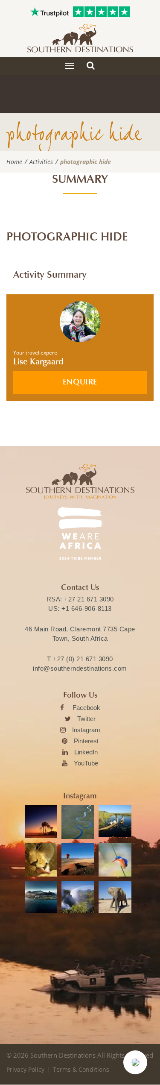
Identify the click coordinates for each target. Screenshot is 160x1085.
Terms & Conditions (81, 1069)
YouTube (86, 763)
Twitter (86, 718)
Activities (41, 162)
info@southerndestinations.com (80, 668)
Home (14, 162)
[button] (135, 1062)
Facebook (86, 707)
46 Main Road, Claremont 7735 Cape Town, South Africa (80, 633)
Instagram (86, 729)
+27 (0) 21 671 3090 (83, 659)
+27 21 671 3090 (89, 599)
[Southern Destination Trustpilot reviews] (49, 12)
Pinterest (86, 741)
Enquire (80, 382)
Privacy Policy (25, 1069)
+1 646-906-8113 (86, 608)
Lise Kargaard (38, 362)
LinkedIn (86, 752)
